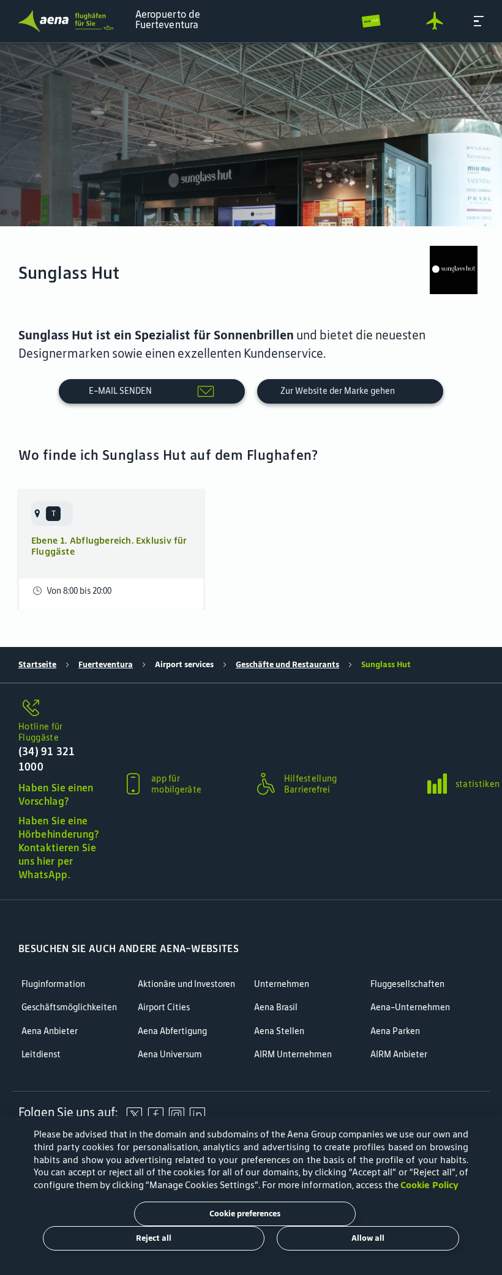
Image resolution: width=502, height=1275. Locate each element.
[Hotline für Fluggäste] (58, 709)
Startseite (37, 664)
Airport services (184, 664)
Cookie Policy (429, 1185)
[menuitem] (251, 134)
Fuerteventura (105, 664)
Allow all (367, 1238)
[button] (479, 21)
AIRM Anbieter (398, 1054)
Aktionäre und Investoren (186, 984)
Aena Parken (395, 1031)
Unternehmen (281, 984)
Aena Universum (170, 1054)
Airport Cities (164, 1007)
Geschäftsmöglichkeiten (69, 1007)
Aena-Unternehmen (410, 1007)
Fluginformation (53, 984)
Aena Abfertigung (172, 1031)
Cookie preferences (244, 1213)
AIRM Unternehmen (293, 1054)
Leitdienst (41, 1054)
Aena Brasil (276, 1007)
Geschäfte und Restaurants (287, 664)
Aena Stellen (279, 1031)
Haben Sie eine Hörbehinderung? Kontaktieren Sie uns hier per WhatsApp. (58, 848)
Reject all (153, 1238)
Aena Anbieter (49, 1031)
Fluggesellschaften (407, 984)
